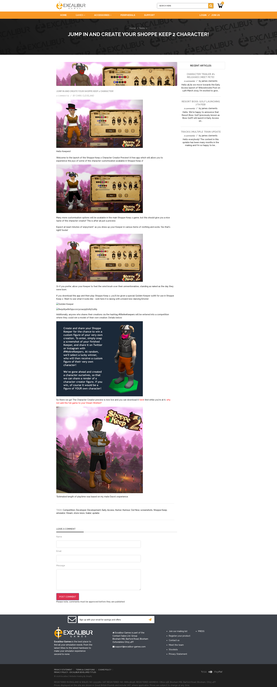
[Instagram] (196, 620)
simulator (60, 513)
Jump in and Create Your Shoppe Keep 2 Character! (85, 91)
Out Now (135, 510)
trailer (88, 513)
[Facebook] (170, 620)
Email (58, 551)
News (142, 28)
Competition (69, 510)
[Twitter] (179, 620)
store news (79, 513)
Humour (126, 510)
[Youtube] (187, 620)
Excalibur (64, 676)
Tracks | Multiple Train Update (201, 131)
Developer (81, 510)
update (95, 513)
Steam (69, 513)
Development (94, 510)
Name (59, 537)
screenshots (146, 510)
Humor (118, 510)
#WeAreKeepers (126, 314)
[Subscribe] (150, 619)
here (141, 400)
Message (60, 565)
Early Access (108, 510)
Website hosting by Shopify (80, 676)
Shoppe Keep (160, 510)
